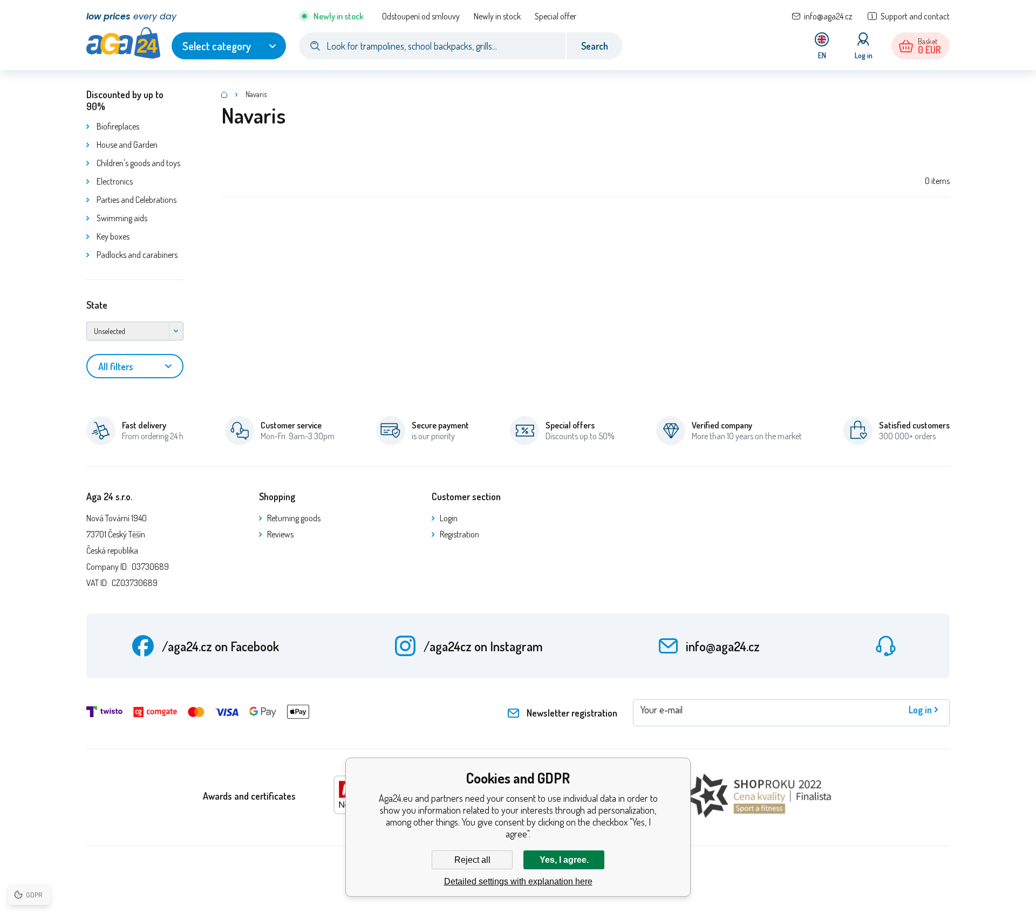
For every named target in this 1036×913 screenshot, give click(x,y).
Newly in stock (497, 16)
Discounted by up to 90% (124, 100)
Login (449, 518)
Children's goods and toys (138, 163)
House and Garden (127, 144)
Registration (459, 534)
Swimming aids (122, 218)
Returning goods (294, 518)
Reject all (472, 859)
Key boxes (113, 236)
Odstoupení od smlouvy (421, 16)
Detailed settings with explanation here (518, 881)
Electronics (115, 181)
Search (594, 46)
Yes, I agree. (564, 859)
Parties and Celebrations (136, 199)
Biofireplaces (118, 126)
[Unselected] (134, 331)
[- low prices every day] (224, 94)
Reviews (280, 534)
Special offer (555, 16)
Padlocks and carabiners (137, 254)
